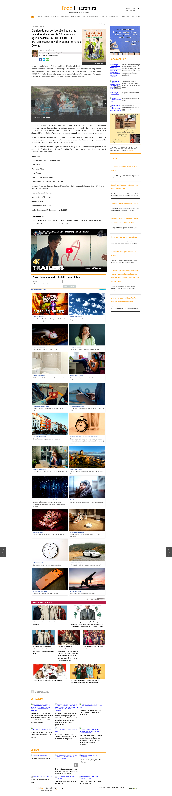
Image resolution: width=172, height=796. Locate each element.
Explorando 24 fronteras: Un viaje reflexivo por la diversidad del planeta (42, 734)
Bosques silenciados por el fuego (130, 99)
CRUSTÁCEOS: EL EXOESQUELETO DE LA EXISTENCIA (130, 108)
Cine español (52, 221)
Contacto (100, 787)
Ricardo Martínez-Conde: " (41, 781)
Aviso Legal (122, 789)
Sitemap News (114, 787)
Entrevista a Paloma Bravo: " (65, 736)
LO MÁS (113, 158)
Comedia (61, 221)
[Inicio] (32, 16)
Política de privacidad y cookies (112, 789)
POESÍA (83, 17)
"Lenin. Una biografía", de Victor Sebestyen (90, 761)
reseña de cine (64, 224)
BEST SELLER (136, 17)
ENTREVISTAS (55, 17)
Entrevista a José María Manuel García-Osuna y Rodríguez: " (66, 719)
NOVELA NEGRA (65, 17)
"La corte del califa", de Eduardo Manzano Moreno (90, 782)
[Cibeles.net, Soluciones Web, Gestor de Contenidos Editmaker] (131, 788)
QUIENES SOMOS (125, 17)
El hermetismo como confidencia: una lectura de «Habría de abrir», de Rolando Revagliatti (66, 771)
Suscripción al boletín (130, 9)
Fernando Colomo (72, 221)
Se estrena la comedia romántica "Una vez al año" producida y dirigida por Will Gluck (131, 84)
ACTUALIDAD (38, 17)
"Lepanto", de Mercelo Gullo (40, 758)
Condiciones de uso (45, 283)
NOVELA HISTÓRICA (92, 17)
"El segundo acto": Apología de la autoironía (47, 680)
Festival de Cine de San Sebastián (91, 221)
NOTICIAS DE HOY (118, 59)
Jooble (129, 150)
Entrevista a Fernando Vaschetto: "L (91, 740)
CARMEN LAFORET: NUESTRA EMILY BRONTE (125, 203)
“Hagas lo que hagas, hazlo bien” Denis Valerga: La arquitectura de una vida (91, 712)
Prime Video (53, 224)
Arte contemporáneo (39, 221)
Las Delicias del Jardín (39, 224)
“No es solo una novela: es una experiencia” (65, 782)
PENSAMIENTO (75, 17)
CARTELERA (37, 26)
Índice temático (106, 787)
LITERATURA (104, 17)
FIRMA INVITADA (114, 17)
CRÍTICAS (46, 17)
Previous (33, 103)
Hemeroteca (122, 787)
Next (105, 103)
